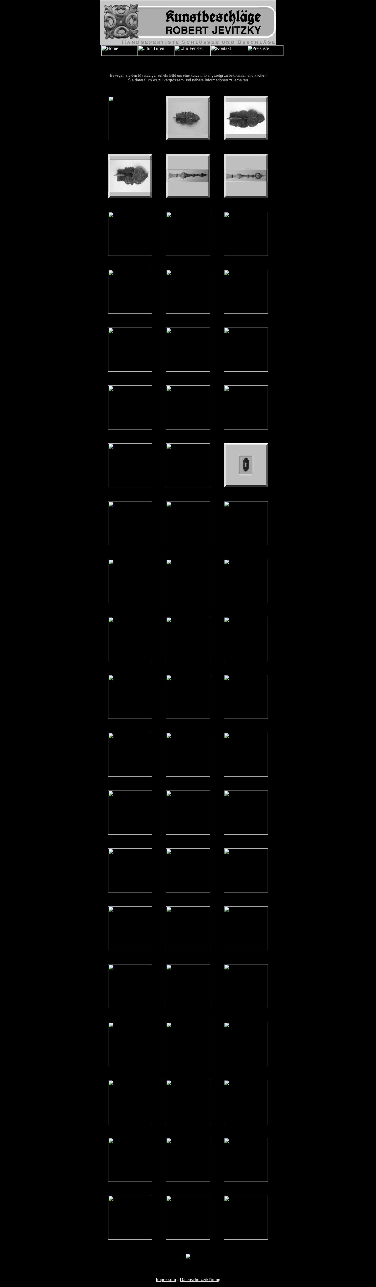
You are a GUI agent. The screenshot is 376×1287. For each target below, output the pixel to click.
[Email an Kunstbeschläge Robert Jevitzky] (188, 43)
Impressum (166, 1279)
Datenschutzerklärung (200, 1279)
